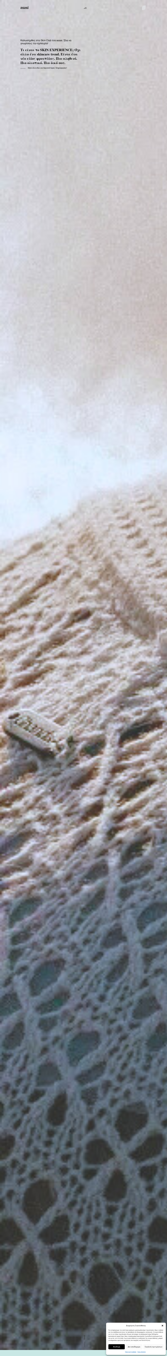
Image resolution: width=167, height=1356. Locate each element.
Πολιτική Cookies (130, 1352)
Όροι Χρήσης (141, 1352)
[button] (162, 1325)
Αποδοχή (116, 1347)
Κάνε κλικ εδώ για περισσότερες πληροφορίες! (47, 68)
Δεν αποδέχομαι (134, 1347)
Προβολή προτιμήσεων (153, 1347)
